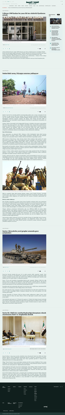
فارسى (13, 1)
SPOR (37, 5)
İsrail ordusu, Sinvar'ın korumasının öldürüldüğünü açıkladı (56, 48)
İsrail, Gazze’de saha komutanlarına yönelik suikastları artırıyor (56, 27)
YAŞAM (34, 5)
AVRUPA (9, 390)
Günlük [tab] (58, 14)
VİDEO (19, 407)
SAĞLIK (35, 388)
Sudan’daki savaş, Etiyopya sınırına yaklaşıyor (15, 7)
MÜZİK (35, 399)
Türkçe (8, 1)
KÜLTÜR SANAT (35, 391)
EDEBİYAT (35, 396)
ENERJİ (25, 388)
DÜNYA (16, 5)
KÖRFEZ (19, 5)
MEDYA (35, 395)
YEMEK (35, 400)
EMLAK (25, 392)
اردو (10, 1)
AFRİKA (9, 391)
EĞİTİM (35, 390)
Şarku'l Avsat (7, 267)
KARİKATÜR (20, 406)
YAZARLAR (30, 5)
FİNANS (25, 391)
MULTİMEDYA (54, 5)
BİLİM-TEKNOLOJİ (41, 5)
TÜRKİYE (22, 5)
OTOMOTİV (25, 390)
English (5, 1)
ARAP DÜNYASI (11, 5)
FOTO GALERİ (20, 404)
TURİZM (25, 394)
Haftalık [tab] (58, 15)
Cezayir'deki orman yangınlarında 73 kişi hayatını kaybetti (55, 44)
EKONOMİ (26, 5)
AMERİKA (9, 388)
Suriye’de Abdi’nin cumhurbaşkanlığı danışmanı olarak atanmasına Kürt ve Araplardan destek (55, 32)
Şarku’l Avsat (7, 44)
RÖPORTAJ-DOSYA (48, 5)
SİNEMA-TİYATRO (35, 393)
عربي (3, 1)
